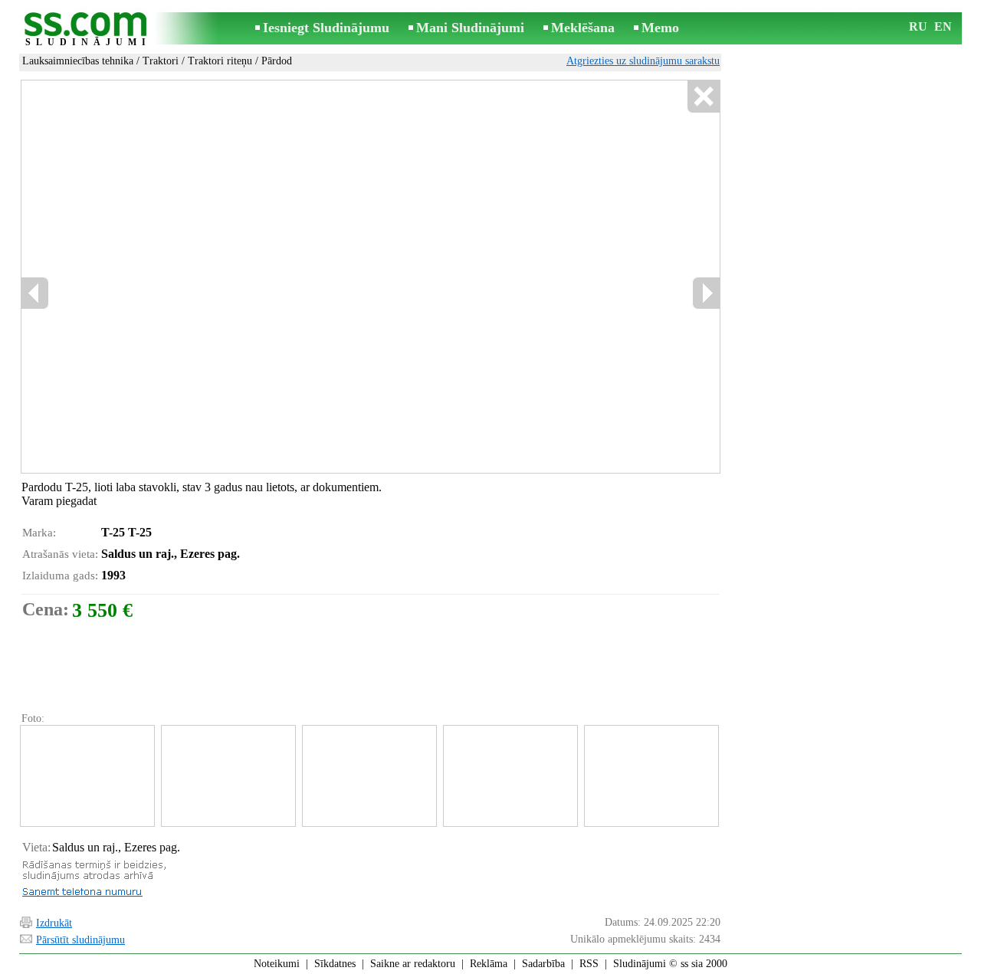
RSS (589, 963)
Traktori (161, 61)
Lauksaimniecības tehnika (77, 61)
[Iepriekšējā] (35, 293)
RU (918, 26)
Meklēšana (583, 27)
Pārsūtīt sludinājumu (80, 940)
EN (943, 26)
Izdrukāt (54, 923)
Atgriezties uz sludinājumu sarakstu (643, 61)
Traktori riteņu (220, 61)
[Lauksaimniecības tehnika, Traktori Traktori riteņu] (86, 776)
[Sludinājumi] (88, 29)
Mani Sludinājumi (470, 27)
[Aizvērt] (703, 96)
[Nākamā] (706, 293)
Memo (660, 27)
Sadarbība (543, 963)
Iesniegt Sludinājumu (326, 27)
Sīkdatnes (335, 963)
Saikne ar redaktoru (412, 963)
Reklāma (488, 963)
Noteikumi (277, 963)
